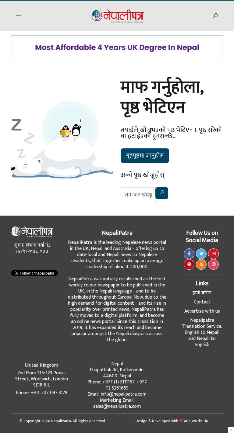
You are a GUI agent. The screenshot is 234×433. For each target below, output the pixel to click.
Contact (202, 302)
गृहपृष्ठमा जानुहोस (145, 156)
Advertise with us (202, 311)
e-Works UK (198, 420)
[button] (18, 16)
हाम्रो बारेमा (202, 293)
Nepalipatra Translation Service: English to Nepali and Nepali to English (202, 332)
